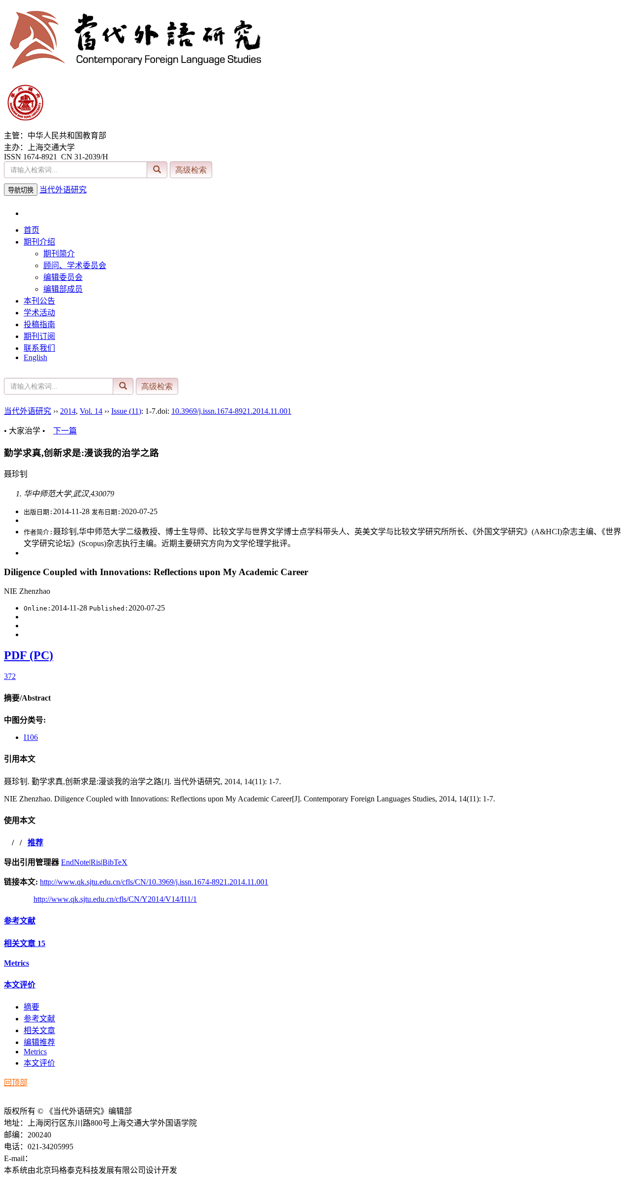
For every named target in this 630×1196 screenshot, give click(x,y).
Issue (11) (126, 411)
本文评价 (19, 985)
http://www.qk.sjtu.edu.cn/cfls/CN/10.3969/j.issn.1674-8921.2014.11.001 (154, 882)
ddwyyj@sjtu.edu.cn (64, 1158)
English (35, 357)
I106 (31, 737)
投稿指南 (39, 324)
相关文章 (24, 943)
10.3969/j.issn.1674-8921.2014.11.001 (231, 411)
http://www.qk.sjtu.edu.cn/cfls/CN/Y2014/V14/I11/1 (115, 899)
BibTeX (114, 862)
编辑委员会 (63, 277)
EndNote (75, 862)
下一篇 (65, 431)
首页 (31, 230)
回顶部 (16, 1082)
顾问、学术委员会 (74, 265)
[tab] (315, 697)
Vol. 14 (91, 411)
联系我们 (39, 348)
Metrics (16, 963)
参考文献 (19, 921)
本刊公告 (39, 301)
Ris (96, 862)
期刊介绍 (39, 242)
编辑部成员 (63, 289)
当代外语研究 (63, 189)
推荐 (35, 842)
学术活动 (39, 312)
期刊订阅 (39, 336)
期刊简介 (59, 253)
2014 (68, 411)
